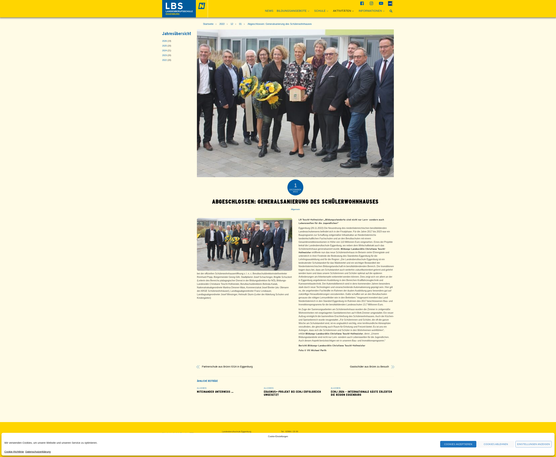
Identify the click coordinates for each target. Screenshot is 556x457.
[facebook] (362, 3)
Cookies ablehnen (496, 444)
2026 (164, 41)
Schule (320, 10)
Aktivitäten (342, 10)
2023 (164, 55)
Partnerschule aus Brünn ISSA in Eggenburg (227, 366)
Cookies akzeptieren (458, 444)
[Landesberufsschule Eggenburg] (185, 16)
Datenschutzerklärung (38, 451)
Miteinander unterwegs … (215, 391)
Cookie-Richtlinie (14, 451)
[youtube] (381, 3)
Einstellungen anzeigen (533, 444)
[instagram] (371, 3)
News (269, 10)
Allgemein (295, 209)
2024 (164, 50)
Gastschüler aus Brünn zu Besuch (369, 366)
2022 (164, 60)
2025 (164, 45)
